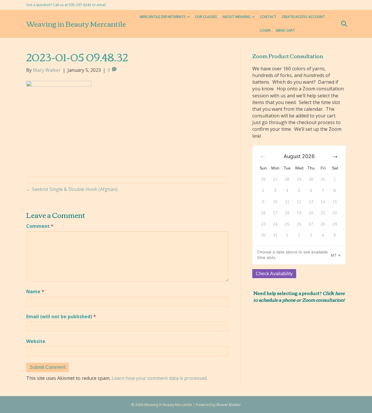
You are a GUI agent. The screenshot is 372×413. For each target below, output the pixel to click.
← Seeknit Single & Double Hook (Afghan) (71, 189)
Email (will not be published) (61, 316)
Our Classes (206, 16)
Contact (268, 16)
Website (35, 341)
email (101, 4)
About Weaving (236, 16)
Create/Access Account (303, 16)
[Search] (342, 24)
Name (35, 291)
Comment (39, 226)
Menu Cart (285, 30)
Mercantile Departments (163, 16)
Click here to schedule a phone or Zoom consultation (299, 296)
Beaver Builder (229, 404)
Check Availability (274, 273)
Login (265, 30)
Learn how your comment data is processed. (160, 378)
